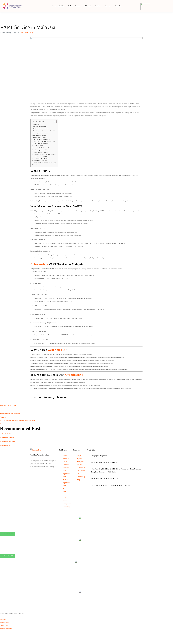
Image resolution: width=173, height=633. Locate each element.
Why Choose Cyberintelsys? (41, 160)
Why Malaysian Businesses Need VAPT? (44, 131)
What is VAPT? (37, 124)
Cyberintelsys (39, 264)
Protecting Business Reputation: (41, 139)
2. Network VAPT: (38, 145)
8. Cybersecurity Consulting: (41, 158)
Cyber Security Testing (26, 32)
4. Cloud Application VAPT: (41, 150)
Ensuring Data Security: (39, 135)
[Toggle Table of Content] (54, 121)
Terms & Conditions (6, 628)
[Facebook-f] (30, 472)
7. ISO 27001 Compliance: (41, 156)
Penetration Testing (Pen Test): (41, 128)
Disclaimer (3, 619)
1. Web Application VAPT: (41, 143)
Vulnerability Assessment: (40, 126)
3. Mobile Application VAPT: (41, 148)
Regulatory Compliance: (39, 137)
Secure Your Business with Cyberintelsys (45, 162)
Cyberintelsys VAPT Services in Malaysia (44, 141)
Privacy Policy (4, 625)
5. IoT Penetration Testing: (41, 152)
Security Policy (4, 622)
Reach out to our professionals (42, 165)
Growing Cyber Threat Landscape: (42, 133)
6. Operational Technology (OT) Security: (45, 154)
